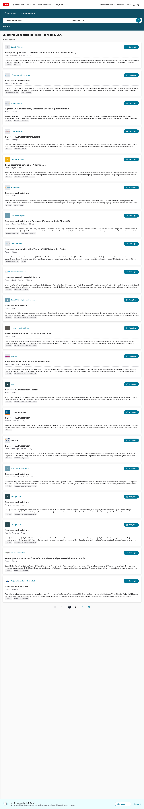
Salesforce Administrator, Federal (21, 389)
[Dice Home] (6, 4)
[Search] (138, 20)
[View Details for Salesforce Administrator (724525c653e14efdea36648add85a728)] (72, 308)
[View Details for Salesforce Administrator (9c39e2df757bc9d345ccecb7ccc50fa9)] (72, 477)
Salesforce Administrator (17, 80)
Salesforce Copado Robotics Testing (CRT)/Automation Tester (35, 249)
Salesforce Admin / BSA (16, 586)
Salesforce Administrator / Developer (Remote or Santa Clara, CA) (37, 221)
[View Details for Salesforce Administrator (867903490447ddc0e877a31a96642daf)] (72, 420)
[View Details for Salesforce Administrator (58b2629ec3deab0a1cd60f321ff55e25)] (72, 83)
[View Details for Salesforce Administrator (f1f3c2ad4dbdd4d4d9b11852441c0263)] (72, 196)
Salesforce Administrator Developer (22, 136)
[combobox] (33, 20)
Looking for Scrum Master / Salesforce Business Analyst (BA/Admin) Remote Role (45, 558)
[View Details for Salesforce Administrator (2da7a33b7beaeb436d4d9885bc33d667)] (72, 505)
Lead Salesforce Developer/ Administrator (25, 164)
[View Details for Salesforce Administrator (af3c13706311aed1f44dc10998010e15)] (72, 449)
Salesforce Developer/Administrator (22, 277)
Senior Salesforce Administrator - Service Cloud (28, 333)
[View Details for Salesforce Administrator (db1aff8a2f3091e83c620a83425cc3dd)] (72, 533)
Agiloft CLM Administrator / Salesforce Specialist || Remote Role (37, 108)
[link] (55, 607)
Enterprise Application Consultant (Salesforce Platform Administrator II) (40, 52)
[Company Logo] (7, 75)
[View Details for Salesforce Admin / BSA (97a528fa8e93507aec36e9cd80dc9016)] (72, 589)
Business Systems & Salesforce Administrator (27, 361)
